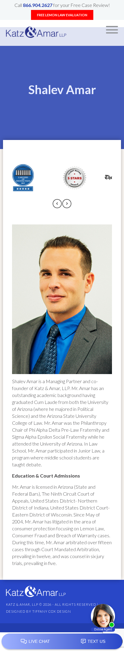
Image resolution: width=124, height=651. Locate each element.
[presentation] (57, 204)
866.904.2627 (37, 5)
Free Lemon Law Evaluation (62, 15)
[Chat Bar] (62, 641)
